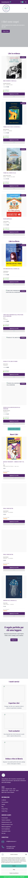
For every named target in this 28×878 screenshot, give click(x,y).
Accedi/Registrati (5, 2)
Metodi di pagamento (6, 826)
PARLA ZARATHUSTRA (8, 508)
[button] (26, 854)
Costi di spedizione (6, 829)
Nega (14, 869)
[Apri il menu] (25, 8)
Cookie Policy (4, 811)
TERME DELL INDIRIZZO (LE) (9, 173)
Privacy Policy (5, 808)
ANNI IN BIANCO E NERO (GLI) (9, 81)
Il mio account (5, 817)
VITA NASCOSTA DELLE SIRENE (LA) (11, 268)
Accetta (14, 866)
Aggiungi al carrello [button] (14, 94)
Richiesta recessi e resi (7, 822)
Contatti (3, 804)
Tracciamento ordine (6, 831)
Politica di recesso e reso (7, 824)
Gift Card (3, 833)
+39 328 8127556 (10, 848)
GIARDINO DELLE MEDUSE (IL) (10, 600)
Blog (2, 806)
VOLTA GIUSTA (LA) (7, 219)
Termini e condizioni (6, 820)
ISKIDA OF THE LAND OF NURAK (10, 361)
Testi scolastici (5, 802)
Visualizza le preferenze (14, 873)
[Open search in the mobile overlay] (25, 2)
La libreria (4, 800)
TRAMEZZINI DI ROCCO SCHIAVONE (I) (11, 127)
